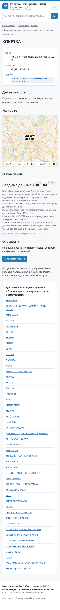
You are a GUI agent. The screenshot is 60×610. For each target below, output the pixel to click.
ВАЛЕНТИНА (12, 326)
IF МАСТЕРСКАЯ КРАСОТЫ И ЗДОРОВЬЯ (25, 563)
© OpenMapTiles (24, 164)
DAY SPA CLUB (13, 523)
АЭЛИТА (10, 320)
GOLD (9, 557)
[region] (30, 141)
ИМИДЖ (10, 354)
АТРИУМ (10, 388)
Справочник (8, 25)
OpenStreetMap (45, 164)
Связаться (7, 598)
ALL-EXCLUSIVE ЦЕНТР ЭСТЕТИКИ (22, 484)
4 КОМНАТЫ (12, 467)
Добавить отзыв (15, 258)
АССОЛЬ (10, 382)
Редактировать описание (44, 182)
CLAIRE (9, 506)
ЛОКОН (9, 365)
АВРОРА (10, 377)
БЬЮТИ (10, 348)
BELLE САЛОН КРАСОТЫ (17, 439)
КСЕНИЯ (10, 337)
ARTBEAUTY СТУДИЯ (16, 489)
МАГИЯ (9, 343)
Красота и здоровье (28, 25)
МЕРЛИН (10, 410)
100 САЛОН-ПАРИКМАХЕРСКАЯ (21, 456)
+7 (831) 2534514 (20, 69)
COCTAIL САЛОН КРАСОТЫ (19, 512)
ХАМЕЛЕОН (11, 422)
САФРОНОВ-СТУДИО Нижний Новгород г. (25, 275)
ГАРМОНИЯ (11, 393)
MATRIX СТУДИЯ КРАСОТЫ (19, 371)
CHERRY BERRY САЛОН (17, 501)
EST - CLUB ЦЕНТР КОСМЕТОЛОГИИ (23, 529)
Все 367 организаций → (18, 568)
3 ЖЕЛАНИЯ (12, 461)
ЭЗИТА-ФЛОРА (13, 444)
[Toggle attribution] (54, 164)
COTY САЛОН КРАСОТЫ (17, 518)
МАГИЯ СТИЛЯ (13, 405)
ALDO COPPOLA (13, 478)
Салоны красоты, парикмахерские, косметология (28, 30)
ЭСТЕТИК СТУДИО (15, 427)
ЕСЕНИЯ (10, 331)
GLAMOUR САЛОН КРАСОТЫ (20, 540)
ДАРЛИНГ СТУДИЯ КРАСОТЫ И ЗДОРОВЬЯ (27, 433)
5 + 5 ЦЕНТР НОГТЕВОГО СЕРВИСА (23, 472)
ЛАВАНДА (11, 360)
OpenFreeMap (11, 164)
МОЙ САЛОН (12, 416)
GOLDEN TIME (13, 551)
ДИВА (9, 399)
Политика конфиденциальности (32, 598)
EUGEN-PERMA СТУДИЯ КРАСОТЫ (22, 534)
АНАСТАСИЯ (12, 314)
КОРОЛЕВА (11, 300)
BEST (8, 495)
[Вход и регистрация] (54, 6)
